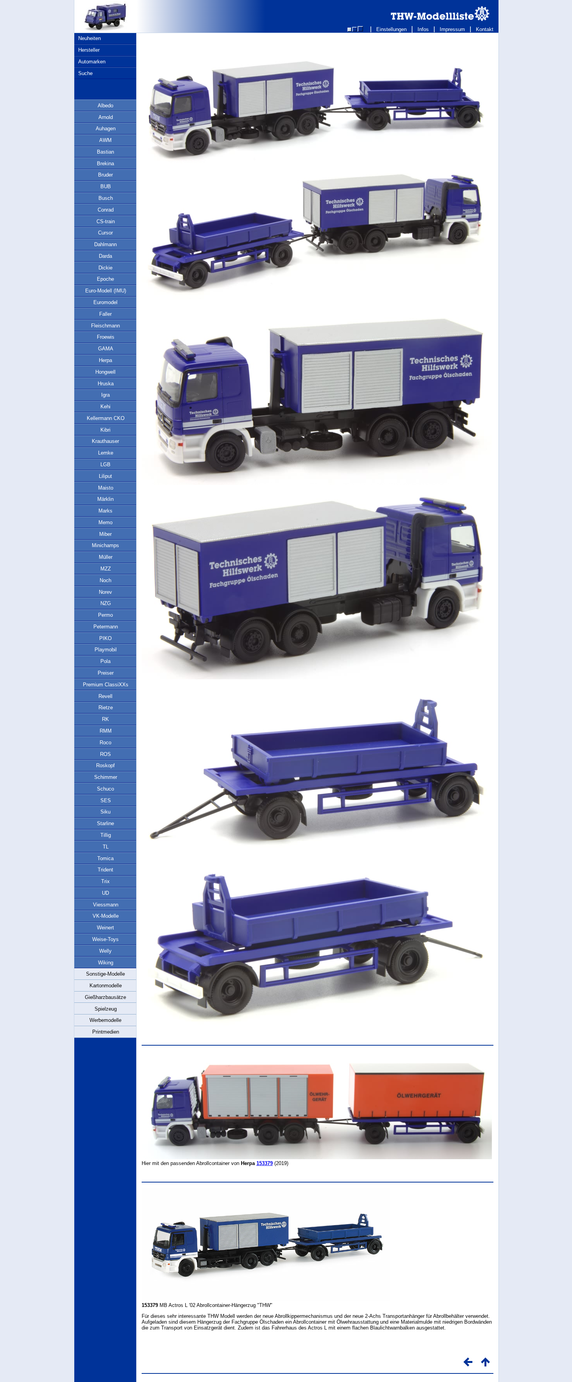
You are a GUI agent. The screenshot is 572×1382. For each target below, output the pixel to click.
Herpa (105, 360)
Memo (105, 522)
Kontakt (484, 29)
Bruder (105, 175)
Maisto (105, 488)
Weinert (105, 928)
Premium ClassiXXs (105, 685)
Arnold (105, 117)
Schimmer (105, 777)
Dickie (105, 268)
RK (105, 719)
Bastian (105, 152)
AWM (105, 140)
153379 (264, 1163)
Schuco (105, 789)
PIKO (105, 638)
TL (106, 847)
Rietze (105, 707)
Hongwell (105, 372)
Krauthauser (105, 441)
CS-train (106, 221)
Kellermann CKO (106, 418)
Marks (105, 511)
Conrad (106, 210)
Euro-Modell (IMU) (105, 291)
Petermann (105, 627)
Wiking (105, 963)
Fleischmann (105, 326)
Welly (105, 951)
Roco (105, 742)
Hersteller (89, 50)
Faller (105, 314)
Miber (105, 534)
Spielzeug (106, 1009)
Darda (105, 256)
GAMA (105, 349)
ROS (105, 754)
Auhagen (106, 128)
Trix (105, 881)
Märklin (105, 499)
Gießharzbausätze (105, 997)
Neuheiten (89, 38)
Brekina (105, 163)
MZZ (105, 569)
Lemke (105, 453)
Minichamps (105, 545)
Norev (105, 592)
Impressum (452, 29)
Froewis (105, 337)
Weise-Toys (105, 939)
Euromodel (105, 302)
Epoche (105, 279)
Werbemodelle (105, 1020)
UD (105, 893)
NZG (105, 603)
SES (105, 800)
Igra (105, 395)
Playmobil (106, 650)
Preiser (106, 673)
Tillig (105, 835)
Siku (105, 812)
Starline (105, 823)
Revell (105, 696)
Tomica (105, 858)
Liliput (105, 476)
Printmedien (105, 1032)
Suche (85, 73)
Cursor (105, 233)
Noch (105, 580)
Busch (105, 198)
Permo (105, 615)
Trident (105, 870)
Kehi (105, 406)
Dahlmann (105, 244)
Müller (105, 557)
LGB (105, 464)
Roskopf (105, 765)
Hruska (106, 384)
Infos (423, 29)
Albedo (105, 105)
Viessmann (105, 905)
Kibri (105, 430)
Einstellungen (391, 29)
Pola (105, 661)
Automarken (91, 62)
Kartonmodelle (105, 985)
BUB (105, 186)
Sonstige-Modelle (105, 974)
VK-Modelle (106, 916)
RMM (106, 731)
